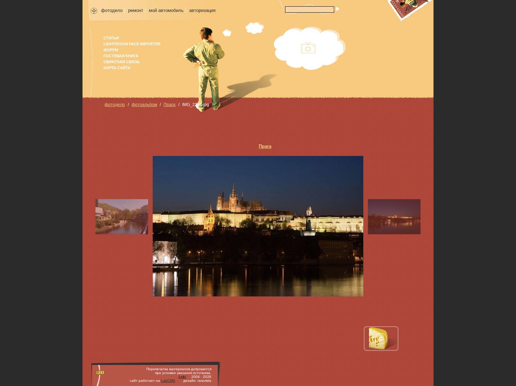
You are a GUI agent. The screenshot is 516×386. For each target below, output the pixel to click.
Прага (170, 104)
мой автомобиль (166, 10)
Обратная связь (122, 62)
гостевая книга (121, 56)
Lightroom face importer (132, 44)
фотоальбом (144, 104)
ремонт (135, 10)
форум (111, 50)
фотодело (112, 10)
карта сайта (117, 68)
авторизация (202, 10)
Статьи (111, 38)
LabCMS (168, 380)
